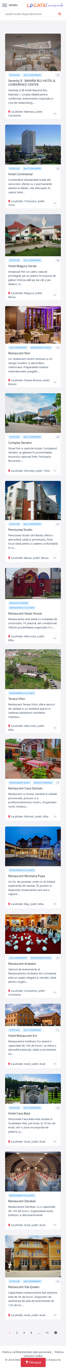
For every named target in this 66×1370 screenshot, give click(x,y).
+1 (58, 347)
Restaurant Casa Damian (25, 788)
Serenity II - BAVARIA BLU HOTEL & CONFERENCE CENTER (31, 83)
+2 (58, 1107)
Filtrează (34, 1362)
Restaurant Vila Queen (23, 1287)
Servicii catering (19, 603)
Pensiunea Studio (20, 530)
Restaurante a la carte (22, 607)
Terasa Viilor (16, 699)
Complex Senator (20, 443)
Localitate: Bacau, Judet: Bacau (30, 558)
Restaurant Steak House (25, 613)
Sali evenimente (18, 347)
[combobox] (30, 14)
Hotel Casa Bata (19, 1113)
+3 (58, 168)
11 (47, 1332)
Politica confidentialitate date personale (26, 1352)
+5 (58, 75)
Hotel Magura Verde (22, 266)
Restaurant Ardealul (22, 964)
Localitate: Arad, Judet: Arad (28, 1064)
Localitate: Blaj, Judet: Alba (27, 904)
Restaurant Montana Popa (26, 876)
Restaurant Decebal (22, 1201)
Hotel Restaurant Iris (22, 1036)
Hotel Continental (20, 174)
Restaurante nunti (41, 347)
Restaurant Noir (19, 353)
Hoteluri (14, 75)
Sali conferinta (32, 75)
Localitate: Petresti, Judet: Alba (29, 816)
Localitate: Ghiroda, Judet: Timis (30, 470)
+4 (58, 436)
